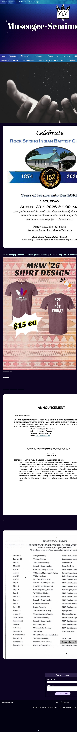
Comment (50, 685)
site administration (8, 703)
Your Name (51, 679)
